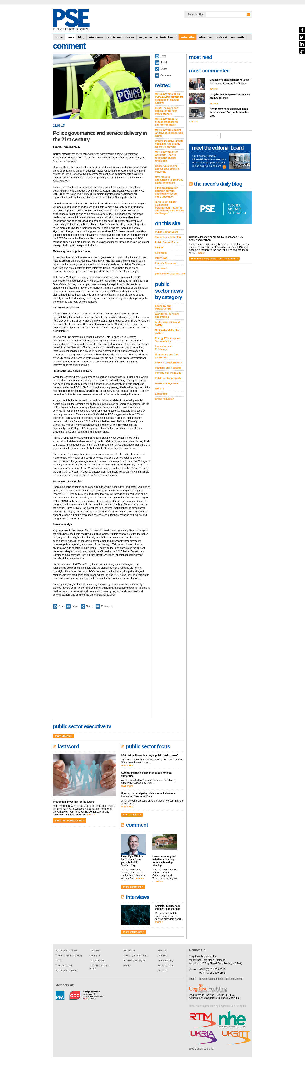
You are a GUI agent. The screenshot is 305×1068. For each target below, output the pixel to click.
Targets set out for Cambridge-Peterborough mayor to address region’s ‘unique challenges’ (169, 207)
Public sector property (168, 378)
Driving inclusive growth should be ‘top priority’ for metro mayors (169, 144)
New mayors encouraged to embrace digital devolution (169, 180)
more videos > (63, 736)
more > (91, 814)
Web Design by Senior (201, 1048)
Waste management (167, 383)
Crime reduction (164, 399)
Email (75, 606)
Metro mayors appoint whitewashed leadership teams (169, 133)
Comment (106, 606)
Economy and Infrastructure (163, 307)
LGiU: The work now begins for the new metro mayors (166, 111)
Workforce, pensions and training (167, 315)
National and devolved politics (168, 332)
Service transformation (168, 362)
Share (89, 606)
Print (60, 606)
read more (127, 765)
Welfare (159, 388)
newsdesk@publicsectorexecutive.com (221, 978)
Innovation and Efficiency (163, 348)
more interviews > (133, 932)
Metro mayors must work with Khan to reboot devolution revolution (166, 156)
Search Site (196, 14)
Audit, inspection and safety (167, 324)
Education (161, 393)
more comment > (133, 886)
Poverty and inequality (168, 373)
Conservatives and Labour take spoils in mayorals (167, 168)
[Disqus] (101, 666)
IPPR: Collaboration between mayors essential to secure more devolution (166, 192)
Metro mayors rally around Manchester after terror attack (166, 122)
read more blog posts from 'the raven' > (214, 258)
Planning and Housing (168, 367)
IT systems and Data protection (167, 356)
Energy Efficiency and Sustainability (168, 340)
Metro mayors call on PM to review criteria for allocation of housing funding (169, 98)
